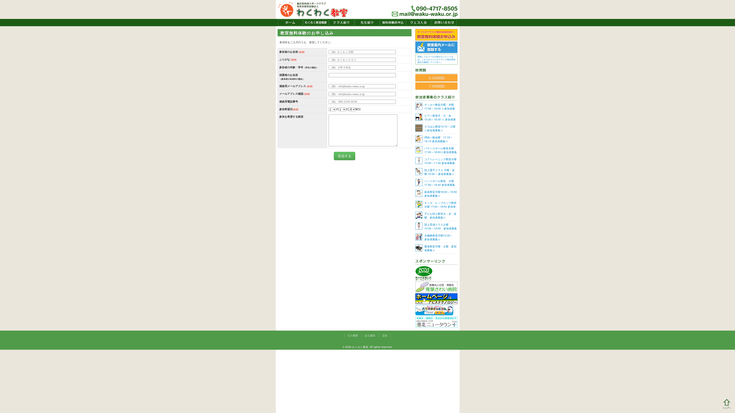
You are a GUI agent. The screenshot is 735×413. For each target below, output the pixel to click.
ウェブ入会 (418, 22)
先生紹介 (367, 22)
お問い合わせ (444, 22)
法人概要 (352, 335)
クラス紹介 (341, 22)
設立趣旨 (370, 335)
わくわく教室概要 (316, 22)
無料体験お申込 (393, 22)
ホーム (290, 22)
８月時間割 (436, 78)
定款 (385, 335)
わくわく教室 (313, 9)
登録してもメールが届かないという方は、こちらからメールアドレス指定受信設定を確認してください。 (436, 59)
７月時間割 (436, 86)
